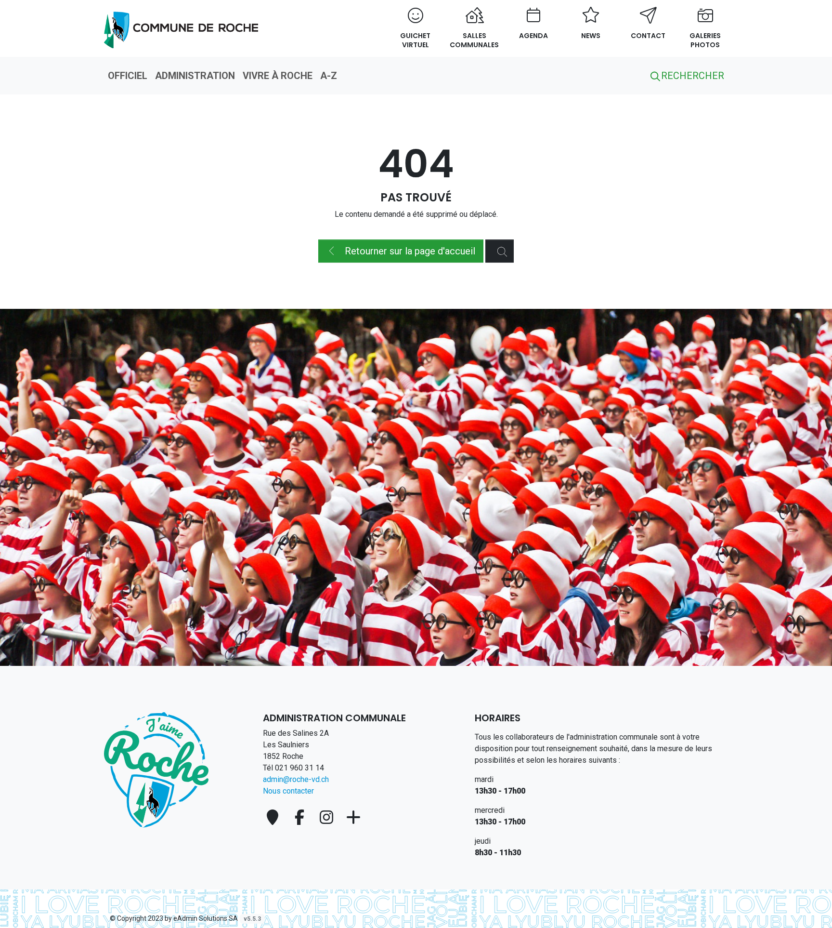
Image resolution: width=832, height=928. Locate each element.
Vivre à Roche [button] (277, 75)
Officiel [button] (127, 75)
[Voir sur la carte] (274, 817)
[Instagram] (328, 817)
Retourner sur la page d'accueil (408, 251)
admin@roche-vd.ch (296, 779)
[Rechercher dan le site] (499, 251)
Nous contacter (288, 790)
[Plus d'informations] (353, 817)
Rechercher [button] (691, 75)
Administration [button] (195, 75)
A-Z (328, 75)
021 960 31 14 (299, 767)
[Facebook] (301, 817)
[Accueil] (156, 769)
